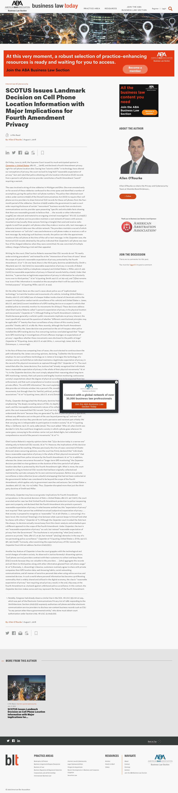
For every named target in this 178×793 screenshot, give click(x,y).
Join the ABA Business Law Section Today (89, 405)
